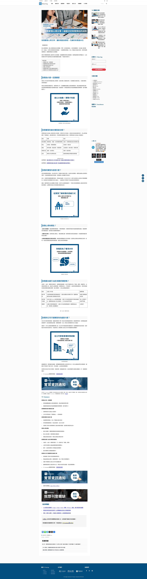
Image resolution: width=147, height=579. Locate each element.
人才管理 (85, 3)
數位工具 (74, 3)
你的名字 (93, 59)
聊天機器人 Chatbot (96, 97)
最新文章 (57, 3)
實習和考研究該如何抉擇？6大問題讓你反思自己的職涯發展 (57, 510)
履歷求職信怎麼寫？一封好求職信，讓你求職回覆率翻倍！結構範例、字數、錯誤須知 (101, 45)
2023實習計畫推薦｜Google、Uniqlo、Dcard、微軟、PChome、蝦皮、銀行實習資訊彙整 (63, 507)
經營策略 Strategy (96, 96)
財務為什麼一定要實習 (48, 62)
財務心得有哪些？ (47, 67)
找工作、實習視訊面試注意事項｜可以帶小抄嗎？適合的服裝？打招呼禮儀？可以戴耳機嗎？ (61, 544)
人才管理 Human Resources (97, 81)
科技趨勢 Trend (95, 93)
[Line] (143, 181)
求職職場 (79, 3)
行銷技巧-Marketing (96, 99)
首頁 (52, 3)
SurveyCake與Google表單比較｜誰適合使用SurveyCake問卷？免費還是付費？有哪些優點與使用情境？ (101, 29)
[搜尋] (106, 3)
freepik (66, 393)
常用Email (94, 64)
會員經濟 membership (96, 89)
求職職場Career (49, 535)
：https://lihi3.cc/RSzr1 (54, 485)
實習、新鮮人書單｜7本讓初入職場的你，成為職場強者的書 (57, 513)
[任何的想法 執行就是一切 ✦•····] (104, 156)
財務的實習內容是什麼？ (48, 65)
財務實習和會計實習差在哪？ (49, 63)
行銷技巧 (68, 3)
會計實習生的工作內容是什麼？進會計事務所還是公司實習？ (61, 160)
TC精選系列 (95, 80)
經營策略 (62, 3)
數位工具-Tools (95, 86)
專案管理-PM (95, 84)
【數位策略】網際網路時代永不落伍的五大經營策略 (53, 550)
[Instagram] (107, 1)
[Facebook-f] (105, 1)
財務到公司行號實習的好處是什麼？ (51, 70)
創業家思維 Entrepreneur (97, 83)
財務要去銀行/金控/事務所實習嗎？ (50, 68)
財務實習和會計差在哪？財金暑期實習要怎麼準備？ (59, 163)
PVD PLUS (82, 576)
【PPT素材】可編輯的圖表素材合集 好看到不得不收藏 (53, 547)
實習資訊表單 (59, 374)
